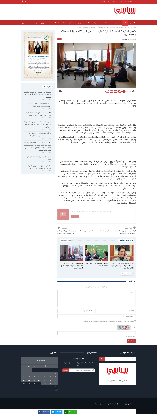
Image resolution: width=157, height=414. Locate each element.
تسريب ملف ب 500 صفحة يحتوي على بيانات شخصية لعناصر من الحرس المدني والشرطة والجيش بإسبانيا (37, 124)
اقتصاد (100, 22)
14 (34, 377)
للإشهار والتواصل (113, 403)
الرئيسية (132, 22)
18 (50, 380)
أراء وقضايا (72, 22)
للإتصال (103, 2)
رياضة (94, 22)
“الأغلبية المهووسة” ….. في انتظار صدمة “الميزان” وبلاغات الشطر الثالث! (39, 105)
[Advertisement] (64, 10)
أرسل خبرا (128, 403)
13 (38, 377)
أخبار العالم (57, 22)
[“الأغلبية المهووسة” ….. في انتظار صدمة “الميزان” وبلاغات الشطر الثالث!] (96, 253)
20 (39, 380)
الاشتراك (65, 370)
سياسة (125, 22)
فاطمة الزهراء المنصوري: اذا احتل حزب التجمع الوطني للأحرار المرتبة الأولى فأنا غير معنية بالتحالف (37, 95)
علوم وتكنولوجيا (46, 22)
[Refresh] (134, 326)
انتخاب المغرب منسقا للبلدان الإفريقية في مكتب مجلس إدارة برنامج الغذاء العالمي (75, 232)
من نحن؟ (98, 403)
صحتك (65, 22)
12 (44, 377)
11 (50, 377)
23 (24, 380)
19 (44, 380)
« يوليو (56, 390)
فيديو (80, 22)
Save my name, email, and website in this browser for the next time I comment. (108, 321)
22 (29, 380)
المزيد (37, 22)
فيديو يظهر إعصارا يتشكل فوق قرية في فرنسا (39, 158)
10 (55, 377)
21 (34, 380)
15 (29, 377)
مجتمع (119, 22)
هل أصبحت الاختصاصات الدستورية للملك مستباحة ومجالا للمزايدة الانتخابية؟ (39, 134)
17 (55, 380)
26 (44, 383)
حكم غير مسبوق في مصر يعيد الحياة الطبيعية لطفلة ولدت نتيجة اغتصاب (39, 167)
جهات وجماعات (109, 22)
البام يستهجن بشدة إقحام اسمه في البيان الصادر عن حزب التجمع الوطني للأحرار (38, 114)
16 (23, 377)
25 (50, 383)
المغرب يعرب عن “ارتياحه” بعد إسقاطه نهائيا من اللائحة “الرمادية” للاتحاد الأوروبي (118, 232)
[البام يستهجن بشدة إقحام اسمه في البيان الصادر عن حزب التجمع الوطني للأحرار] (71, 253)
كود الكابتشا (131, 336)
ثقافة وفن (86, 22)
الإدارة (114, 2)
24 (55, 383)
